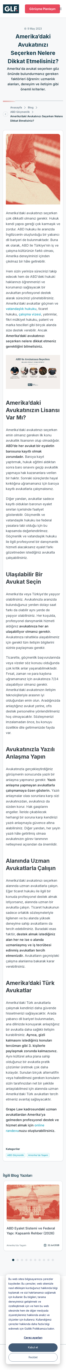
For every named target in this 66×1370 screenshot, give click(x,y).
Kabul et (33, 1347)
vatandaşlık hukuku (21, 309)
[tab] (13, 1260)
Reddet (33, 1357)
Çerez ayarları (33, 1337)
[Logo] (11, 8)
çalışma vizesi (30, 314)
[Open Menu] (60, 9)
